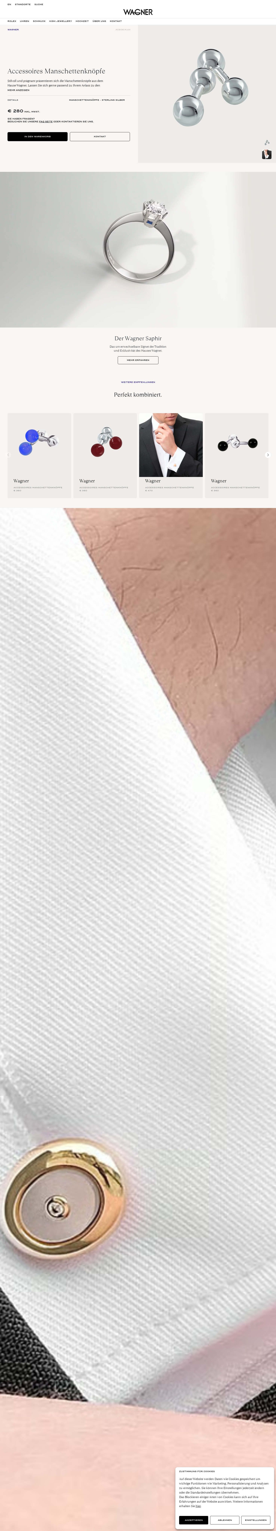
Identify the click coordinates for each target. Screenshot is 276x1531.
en (9, 4)
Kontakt (100, 136)
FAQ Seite (46, 121)
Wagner (21, 481)
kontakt (116, 21)
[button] (268, 455)
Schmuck (39, 21)
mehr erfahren (138, 360)
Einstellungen (256, 1520)
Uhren (24, 21)
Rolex (12, 21)
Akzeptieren (194, 1520)
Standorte (23, 4)
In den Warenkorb (37, 136)
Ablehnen (225, 1520)
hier (198, 1506)
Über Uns (99, 21)
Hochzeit (82, 21)
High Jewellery (60, 21)
